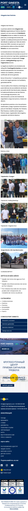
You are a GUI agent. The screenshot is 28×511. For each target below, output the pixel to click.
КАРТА (2, 432)
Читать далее (7, 385)
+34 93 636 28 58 (22, 409)
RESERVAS (5, 349)
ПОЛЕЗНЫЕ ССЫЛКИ (7, 427)
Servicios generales (8, 324)
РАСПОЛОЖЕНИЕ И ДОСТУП (9, 446)
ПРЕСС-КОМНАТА (6, 437)
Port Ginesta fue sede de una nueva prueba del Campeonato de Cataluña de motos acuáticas (14, 291)
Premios (4, 305)
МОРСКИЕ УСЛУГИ (6, 451)
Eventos (4, 303)
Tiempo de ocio (7, 331)
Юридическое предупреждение (11, 503)
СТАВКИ (3, 423)
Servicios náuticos (7, 327)
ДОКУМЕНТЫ (4, 425)
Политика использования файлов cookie (13, 506)
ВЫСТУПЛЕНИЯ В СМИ (7, 435)
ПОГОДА (3, 418)
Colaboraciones (7, 301)
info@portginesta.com (8, 404)
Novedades (6, 307)
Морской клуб (6, 470)
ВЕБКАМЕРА (4, 420)
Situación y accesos (8, 320)
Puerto (4, 311)
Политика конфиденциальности (15, 504)
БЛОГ (2, 456)
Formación (5, 309)
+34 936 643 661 (20, 404)
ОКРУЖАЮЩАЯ (5, 430)
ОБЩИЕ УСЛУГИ (5, 449)
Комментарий (7, 473)
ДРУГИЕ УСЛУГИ (6, 454)
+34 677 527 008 (6, 406)
